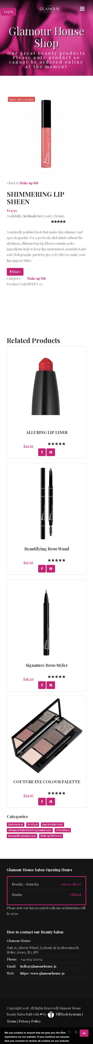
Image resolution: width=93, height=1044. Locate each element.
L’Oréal (63, 830)
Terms (11, 1021)
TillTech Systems (68, 1014)
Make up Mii (29, 183)
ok (84, 1033)
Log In (8, 11)
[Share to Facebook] (42, 452)
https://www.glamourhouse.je (42, 973)
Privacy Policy (30, 1021)
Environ (15, 824)
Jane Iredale (52, 824)
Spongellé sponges (22, 835)
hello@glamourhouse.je (38, 966)
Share (16, 272)
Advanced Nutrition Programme (29, 830)
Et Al (33, 824)
